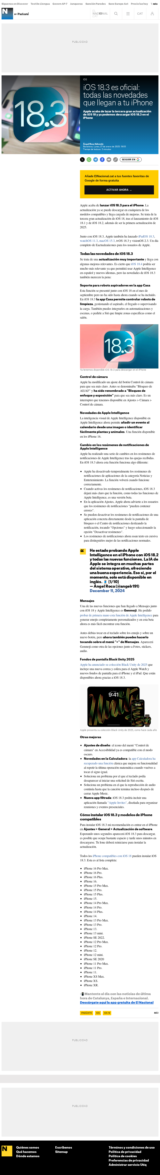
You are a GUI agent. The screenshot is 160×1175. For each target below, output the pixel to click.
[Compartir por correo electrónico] (109, 159)
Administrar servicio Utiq (128, 1164)
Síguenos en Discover (15, 4)
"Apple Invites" (117, 802)
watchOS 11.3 (89, 240)
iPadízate (86, 1013)
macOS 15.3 (107, 240)
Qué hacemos (26, 1152)
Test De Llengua (40, 4)
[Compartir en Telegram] (95, 159)
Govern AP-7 (59, 4)
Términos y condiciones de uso (132, 1147)
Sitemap (61, 1152)
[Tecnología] (7, 13)
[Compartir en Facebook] (102, 159)
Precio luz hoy (139, 4)
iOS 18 (107, 1013)
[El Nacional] (7, 1151)
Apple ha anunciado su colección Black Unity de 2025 (113, 664)
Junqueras (76, 4)
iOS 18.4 (136, 264)
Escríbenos (63, 1147)
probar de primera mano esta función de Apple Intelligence (116, 615)
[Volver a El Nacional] (100, 13)
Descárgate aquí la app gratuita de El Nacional (117, 1002)
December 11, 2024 (107, 591)
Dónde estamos (27, 1156)
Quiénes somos (27, 1147)
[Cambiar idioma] (140, 13)
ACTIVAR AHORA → (119, 189)
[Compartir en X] (82, 159)
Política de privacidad (125, 1152)
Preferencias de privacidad (129, 1160)
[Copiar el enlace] (115, 159)
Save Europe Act (118, 4)
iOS (98, 1013)
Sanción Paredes (95, 4)
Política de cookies (123, 1156)
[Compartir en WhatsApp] (89, 159)
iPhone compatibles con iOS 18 (112, 856)
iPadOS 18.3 (146, 236)
